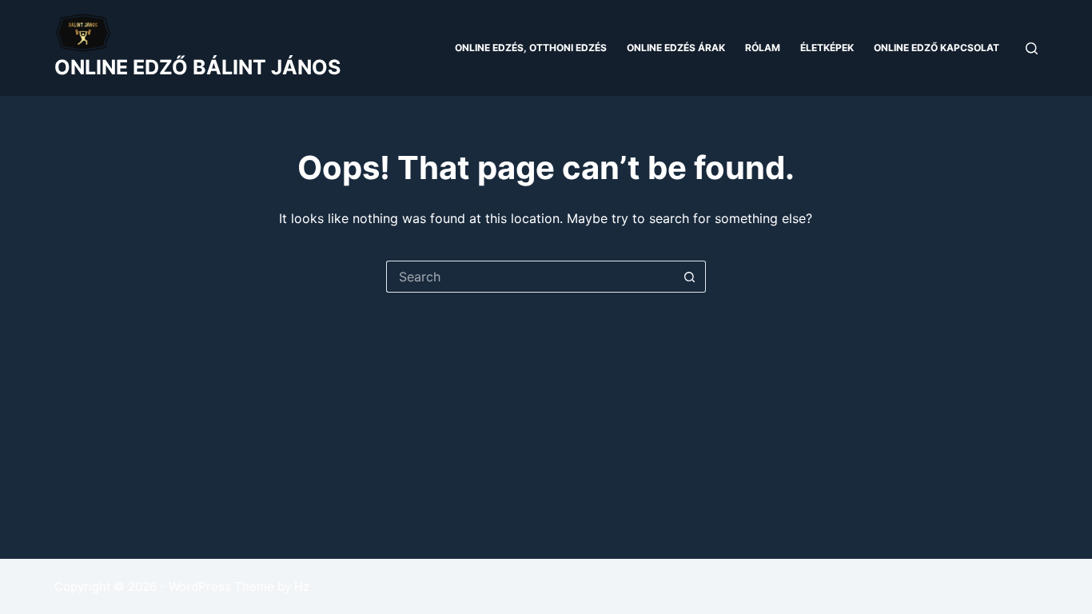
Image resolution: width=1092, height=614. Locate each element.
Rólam (762, 48)
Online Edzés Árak (676, 48)
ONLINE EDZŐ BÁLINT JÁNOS (197, 67)
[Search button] (690, 277)
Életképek (827, 48)
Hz (301, 586)
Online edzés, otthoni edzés (531, 48)
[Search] (1032, 48)
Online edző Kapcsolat (936, 48)
